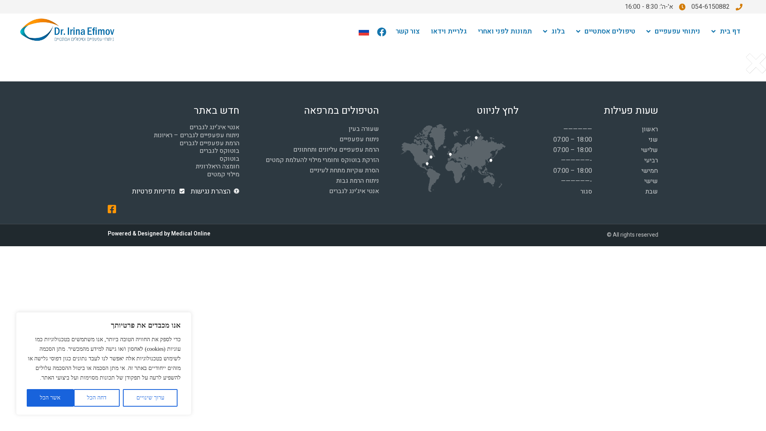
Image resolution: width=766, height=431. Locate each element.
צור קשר (408, 31)
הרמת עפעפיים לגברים (209, 143)
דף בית (730, 31)
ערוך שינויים (150, 398)
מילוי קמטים (223, 174)
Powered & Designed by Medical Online (159, 233)
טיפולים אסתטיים (609, 31)
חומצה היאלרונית (217, 166)
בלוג (558, 31)
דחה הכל (97, 398)
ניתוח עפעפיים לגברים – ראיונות (196, 135)
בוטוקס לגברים (219, 151)
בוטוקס (229, 159)
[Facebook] (381, 32)
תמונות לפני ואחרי (505, 31)
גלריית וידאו (449, 31)
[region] (104, 363)
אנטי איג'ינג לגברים (214, 127)
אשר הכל (50, 398)
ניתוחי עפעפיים (677, 31)
